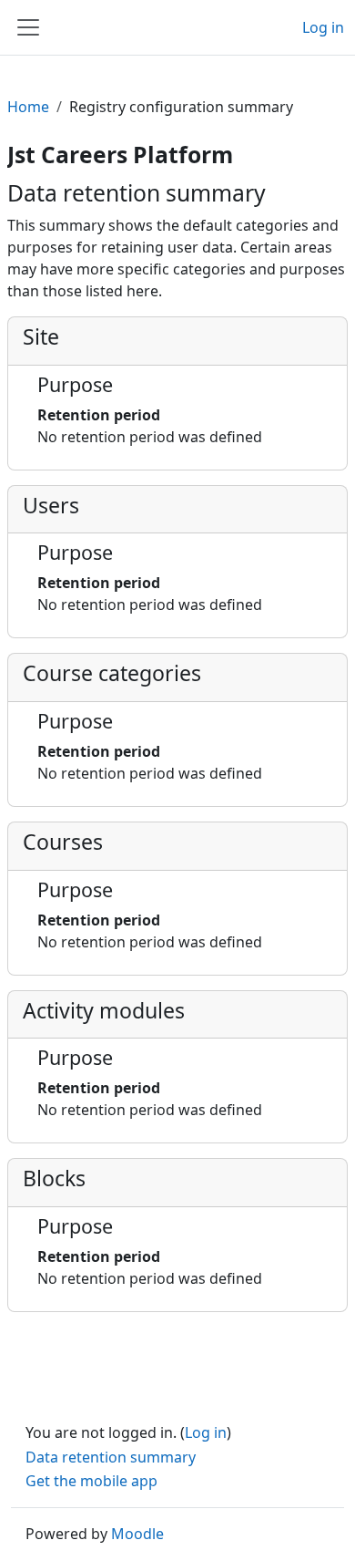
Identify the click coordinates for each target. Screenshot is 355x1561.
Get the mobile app (91, 1481)
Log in (323, 27)
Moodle (137, 1534)
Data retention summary (110, 1457)
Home (28, 107)
